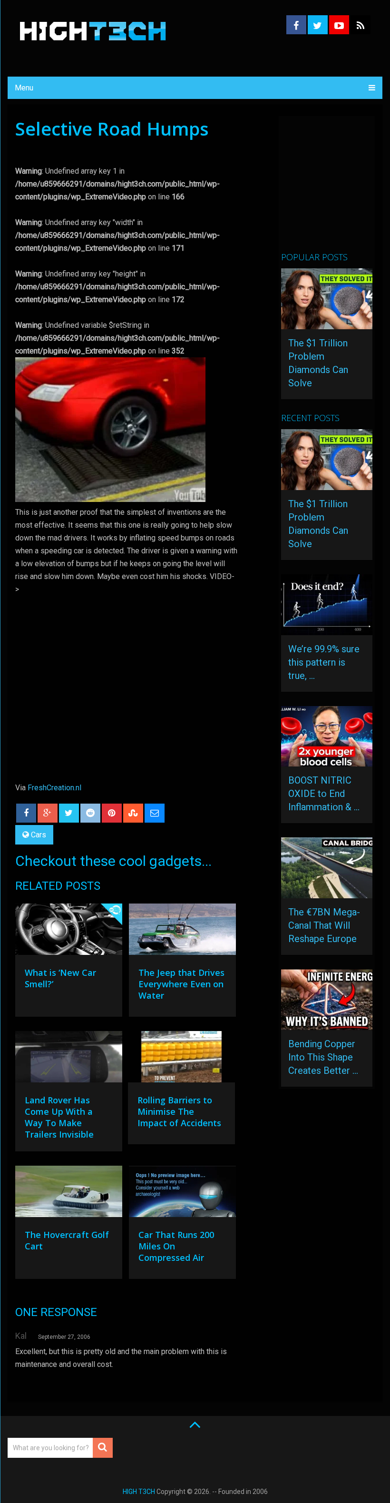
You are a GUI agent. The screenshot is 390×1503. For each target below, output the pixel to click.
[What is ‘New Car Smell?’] (68, 932)
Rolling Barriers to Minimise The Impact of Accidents (179, 1111)
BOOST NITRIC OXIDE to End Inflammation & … (324, 794)
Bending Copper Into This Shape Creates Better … (323, 1057)
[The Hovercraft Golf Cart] (68, 1194)
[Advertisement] (335, 188)
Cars (38, 834)
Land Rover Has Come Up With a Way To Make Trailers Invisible (59, 1117)
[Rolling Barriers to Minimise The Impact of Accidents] (181, 1059)
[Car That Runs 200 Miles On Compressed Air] (182, 1194)
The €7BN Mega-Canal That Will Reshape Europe (324, 925)
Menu (24, 87)
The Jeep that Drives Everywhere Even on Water (181, 984)
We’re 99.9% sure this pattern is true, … (324, 662)
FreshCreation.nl (54, 787)
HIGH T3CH (139, 1491)
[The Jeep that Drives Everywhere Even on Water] (182, 932)
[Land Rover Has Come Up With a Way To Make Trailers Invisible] (68, 1059)
